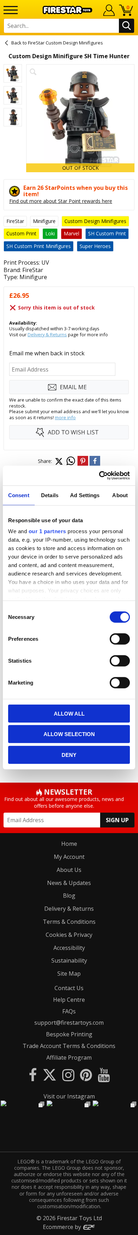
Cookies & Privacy (69, 935)
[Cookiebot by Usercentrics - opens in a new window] (99, 475)
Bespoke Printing (69, 1034)
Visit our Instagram (69, 1096)
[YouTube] (104, 1074)
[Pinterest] (86, 1074)
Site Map (69, 973)
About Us (69, 870)
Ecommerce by (62, 1227)
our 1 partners (47, 531)
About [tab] (120, 495)
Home (69, 844)
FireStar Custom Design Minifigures (65, 43)
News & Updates (69, 883)
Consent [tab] (18, 495)
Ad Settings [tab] (84, 495)
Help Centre (69, 1000)
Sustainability (69, 960)
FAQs (69, 1011)
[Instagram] (68, 1074)
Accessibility (69, 948)
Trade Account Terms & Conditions (69, 1046)
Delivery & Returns (47, 334)
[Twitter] (49, 1074)
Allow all (69, 713)
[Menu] (11, 10)
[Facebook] (33, 1074)
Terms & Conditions (69, 922)
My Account (69, 857)
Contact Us (69, 988)
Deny (69, 755)
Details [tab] (49, 495)
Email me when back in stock (47, 353)
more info (65, 417)
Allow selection (69, 734)
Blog (69, 895)
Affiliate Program (69, 1057)
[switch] (120, 638)
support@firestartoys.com (69, 1022)
